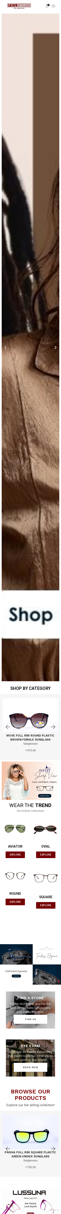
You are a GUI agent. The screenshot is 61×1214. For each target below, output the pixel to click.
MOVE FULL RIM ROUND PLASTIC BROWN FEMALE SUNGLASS (30, 737)
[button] (5, 347)
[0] (47, 6)
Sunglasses (30, 744)
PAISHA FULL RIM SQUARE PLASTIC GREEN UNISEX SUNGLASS (30, 1154)
